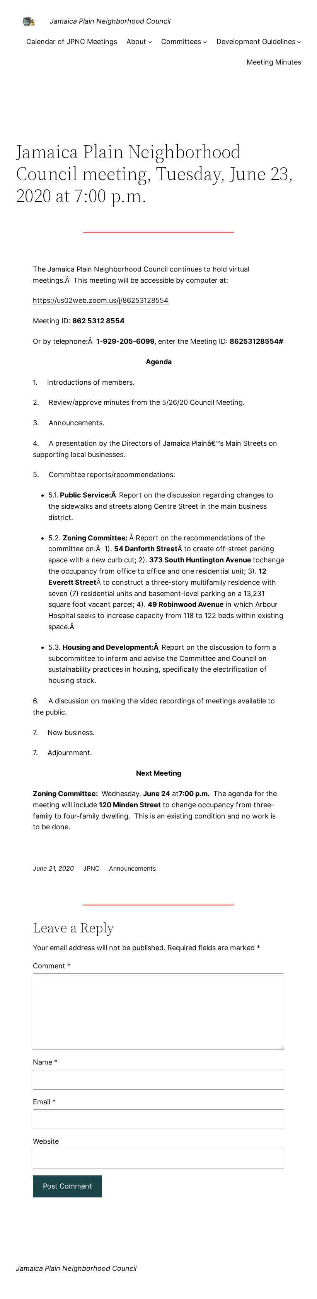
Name (45, 1062)
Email (44, 1102)
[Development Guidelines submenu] (299, 42)
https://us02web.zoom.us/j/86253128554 (101, 300)
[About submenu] (150, 42)
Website (46, 1141)
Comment (52, 966)
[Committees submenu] (205, 42)
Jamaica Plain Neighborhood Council (110, 21)
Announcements (132, 868)
